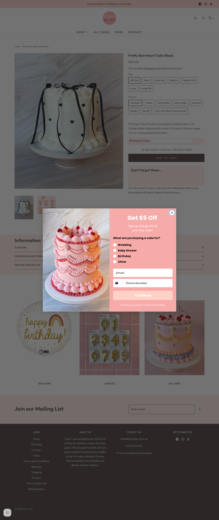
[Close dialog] (172, 213)
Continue (143, 295)
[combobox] (118, 283)
